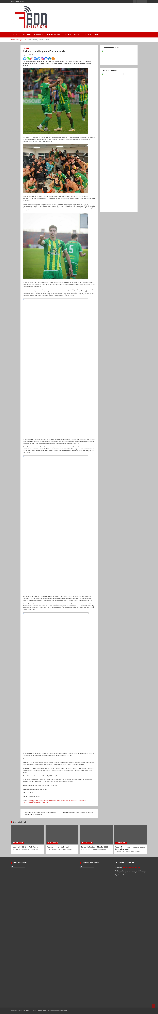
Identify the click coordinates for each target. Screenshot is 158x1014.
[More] (53, 58)
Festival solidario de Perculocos (60, 847)
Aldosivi (31, 800)
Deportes (77, 34)
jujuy (76, 800)
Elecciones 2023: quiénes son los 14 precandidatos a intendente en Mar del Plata (40, 813)
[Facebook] (46, 58)
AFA (27, 800)
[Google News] (35, 58)
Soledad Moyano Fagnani (30, 849)
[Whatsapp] (28, 58)
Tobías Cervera (46, 802)
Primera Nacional (28, 802)
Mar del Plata (81, 800)
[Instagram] (42, 58)
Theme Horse (41, 1011)
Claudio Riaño (38, 800)
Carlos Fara (35, 55)
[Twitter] (38, 58)
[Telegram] (24, 58)
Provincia (27, 34)
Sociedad (67, 34)
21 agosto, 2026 (51, 849)
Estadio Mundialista (48, 800)
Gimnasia (71, 800)
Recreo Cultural (91, 34)
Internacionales (53, 34)
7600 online (25, 1011)
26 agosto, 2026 (17, 849)
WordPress (63, 1011)
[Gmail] (31, 58)
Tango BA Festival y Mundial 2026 (94, 847)
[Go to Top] (153, 1006)
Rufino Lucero (37, 802)
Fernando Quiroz (59, 800)
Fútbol (66, 800)
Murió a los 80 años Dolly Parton (25, 847)
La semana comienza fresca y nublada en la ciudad (77, 812)
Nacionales (38, 34)
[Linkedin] (49, 58)
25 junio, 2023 (27, 55)
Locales (16, 34)
